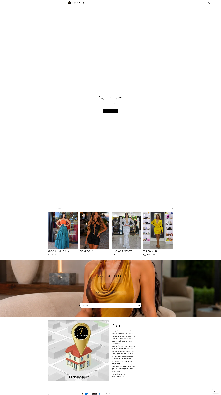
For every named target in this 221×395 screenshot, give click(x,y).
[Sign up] (139, 305)
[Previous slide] (82, 230)
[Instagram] (109, 394)
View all (171, 209)
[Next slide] (106, 230)
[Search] (209, 3)
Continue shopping (110, 111)
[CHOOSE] (75, 246)
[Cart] (216, 3)
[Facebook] (106, 394)
